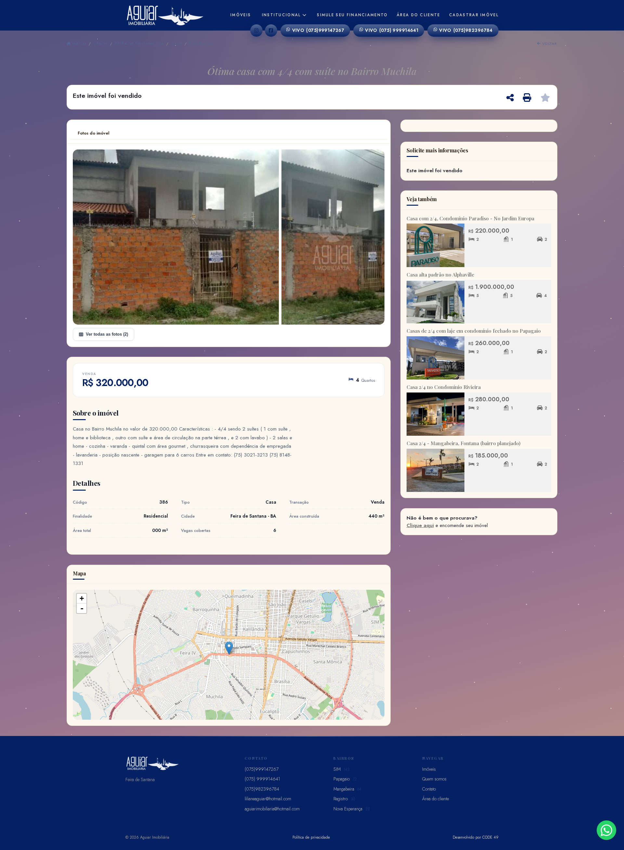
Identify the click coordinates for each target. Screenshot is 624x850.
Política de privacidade (311, 837)
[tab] (93, 133)
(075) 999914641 (391, 30)
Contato (429, 789)
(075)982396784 (466, 30)
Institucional (281, 15)
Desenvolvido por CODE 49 (476, 837)
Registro (344, 798)
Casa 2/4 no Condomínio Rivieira (444, 387)
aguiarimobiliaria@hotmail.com (272, 808)
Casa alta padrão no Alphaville (440, 274)
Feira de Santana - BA (139, 43)
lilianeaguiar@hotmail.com (268, 798)
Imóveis (240, 15)
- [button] (82, 608)
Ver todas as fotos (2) (107, 334)
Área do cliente (418, 15)
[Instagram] (256, 30)
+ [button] (82, 598)
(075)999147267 (318, 30)
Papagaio (345, 779)
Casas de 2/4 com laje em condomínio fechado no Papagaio (474, 331)
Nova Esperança (351, 808)
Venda (101, 43)
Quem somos (434, 779)
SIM (341, 769)
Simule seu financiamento (352, 15)
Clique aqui (420, 525)
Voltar (549, 43)
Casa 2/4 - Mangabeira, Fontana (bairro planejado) (463, 443)
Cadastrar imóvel (474, 15)
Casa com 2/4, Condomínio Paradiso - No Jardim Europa (470, 218)
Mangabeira (347, 789)
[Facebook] (271, 30)
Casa (176, 43)
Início (78, 43)
